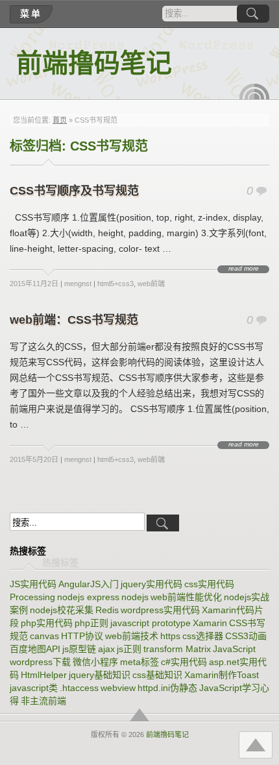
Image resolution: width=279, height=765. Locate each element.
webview (118, 688)
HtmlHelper (44, 675)
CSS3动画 (246, 636)
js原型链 (79, 649)
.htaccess (79, 688)
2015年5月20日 (34, 459)
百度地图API (35, 649)
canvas (44, 636)
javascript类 (34, 688)
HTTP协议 (82, 636)
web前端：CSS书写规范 (74, 319)
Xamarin (210, 623)
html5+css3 (115, 283)
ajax (106, 649)
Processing (32, 597)
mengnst (77, 283)
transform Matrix (177, 649)
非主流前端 (43, 701)
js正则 (129, 649)
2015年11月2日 (34, 283)
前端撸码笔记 (94, 63)
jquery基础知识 (99, 675)
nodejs (135, 597)
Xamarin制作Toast (221, 675)
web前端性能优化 (186, 597)
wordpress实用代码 (160, 610)
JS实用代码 (33, 584)
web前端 (151, 283)
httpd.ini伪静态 (167, 688)
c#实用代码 (184, 662)
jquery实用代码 (151, 584)
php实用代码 (47, 623)
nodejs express (88, 597)
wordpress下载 (40, 662)
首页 (60, 120)
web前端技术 (131, 636)
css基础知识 (157, 675)
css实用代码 (209, 584)
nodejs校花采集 (61, 610)
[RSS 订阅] (254, 91)
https (170, 636)
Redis (107, 610)
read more (243, 268)
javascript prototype (150, 623)
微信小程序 (95, 662)
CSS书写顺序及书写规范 (74, 190)
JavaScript (234, 649)
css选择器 (202, 636)
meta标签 (139, 662)
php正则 (91, 623)
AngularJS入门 (88, 584)
